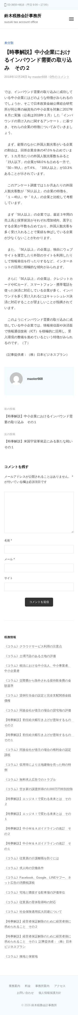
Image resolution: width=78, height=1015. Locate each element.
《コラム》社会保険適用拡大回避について (33, 911)
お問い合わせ (25, 992)
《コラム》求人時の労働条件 (24, 868)
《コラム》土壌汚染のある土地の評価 (30, 656)
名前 (8, 540)
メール (9, 559)
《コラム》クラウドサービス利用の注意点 (33, 646)
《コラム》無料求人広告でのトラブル (30, 779)
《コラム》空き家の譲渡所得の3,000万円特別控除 (38, 789)
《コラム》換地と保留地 (21, 956)
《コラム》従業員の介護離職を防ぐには (31, 858)
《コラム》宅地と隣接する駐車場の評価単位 (34, 892)
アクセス (59, 986)
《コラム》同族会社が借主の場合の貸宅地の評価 (37, 710)
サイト (8, 578)
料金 (28, 986)
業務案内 (14, 986)
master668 (39, 76)
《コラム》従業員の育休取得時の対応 (30, 902)
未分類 (8, 43)
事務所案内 (42, 986)
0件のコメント (60, 76)
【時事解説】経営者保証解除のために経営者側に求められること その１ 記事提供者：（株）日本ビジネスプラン (38, 942)
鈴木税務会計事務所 (22, 15)
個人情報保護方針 (50, 992)
